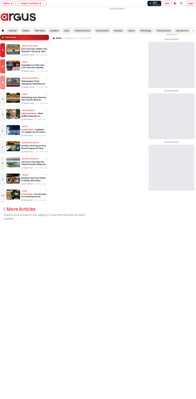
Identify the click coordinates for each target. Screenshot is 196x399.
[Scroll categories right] (193, 30)
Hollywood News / (29, 113)
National (12, 30)
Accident (54, 30)
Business (118, 30)
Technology (145, 30)
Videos (6, 3)
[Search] (181, 3)
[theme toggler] (175, 3)
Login (190, 3)
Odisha (26, 30)
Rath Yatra (39, 30)
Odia (166, 3)
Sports (131, 30)
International (102, 30)
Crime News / (27, 194)
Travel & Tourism (82, 30)
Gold (66, 30)
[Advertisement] (117, 17)
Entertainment (163, 30)
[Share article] (46, 45)
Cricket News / (27, 129)
